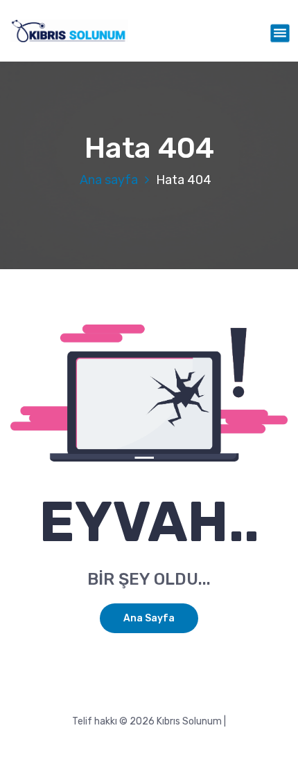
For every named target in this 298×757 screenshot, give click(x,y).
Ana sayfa (109, 180)
